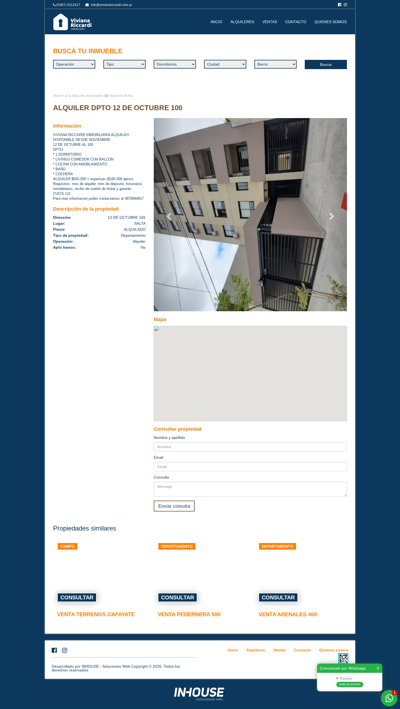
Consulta (161, 477)
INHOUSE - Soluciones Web (106, 666)
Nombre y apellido (169, 437)
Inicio (216, 22)
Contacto (295, 22)
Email (158, 457)
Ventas (269, 22)
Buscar (326, 64)
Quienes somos (331, 22)
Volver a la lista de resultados (78, 95)
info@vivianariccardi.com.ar (111, 5)
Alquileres (242, 22)
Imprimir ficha (120, 95)
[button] (168, 214)
